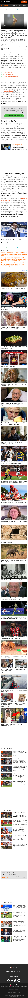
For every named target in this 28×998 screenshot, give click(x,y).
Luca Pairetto (17, 240)
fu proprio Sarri (8, 91)
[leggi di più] (26, 49)
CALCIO (4, 12)
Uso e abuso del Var (7, 74)
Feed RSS (11, 976)
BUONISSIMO (11, 989)
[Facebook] (8, 981)
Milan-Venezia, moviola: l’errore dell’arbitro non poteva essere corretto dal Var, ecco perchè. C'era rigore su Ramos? (13, 264)
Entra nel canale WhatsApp (15, 115)
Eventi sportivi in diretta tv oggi (17, 877)
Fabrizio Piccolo (8, 48)
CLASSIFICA (22, 5)
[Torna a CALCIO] (2, 5)
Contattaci (14, 975)
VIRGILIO (6, 986)
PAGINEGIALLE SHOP (19, 986)
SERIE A (9, 12)
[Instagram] (18, 981)
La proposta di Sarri (7, 72)
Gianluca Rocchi (6, 240)
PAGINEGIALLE (11, 986)
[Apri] (2, 2)
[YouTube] (12, 981)
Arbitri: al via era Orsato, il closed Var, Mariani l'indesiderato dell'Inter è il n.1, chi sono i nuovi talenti (14, 254)
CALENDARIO (14, 5)
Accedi (24, 1)
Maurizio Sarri (5, 243)
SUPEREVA (17, 989)
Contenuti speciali (7, 975)
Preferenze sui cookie (12, 992)
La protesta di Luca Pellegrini (10, 76)
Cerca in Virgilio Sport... (13, 972)
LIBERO (2, 986)
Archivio (16, 976)
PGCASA (25, 986)
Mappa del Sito (21, 975)
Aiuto (19, 992)
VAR (13, 243)
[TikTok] (15, 981)
